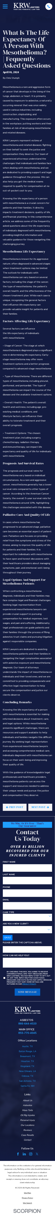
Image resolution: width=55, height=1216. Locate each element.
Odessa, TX (27, 1076)
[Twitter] (37, 1154)
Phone (6, 887)
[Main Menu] (5, 6)
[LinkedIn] (24, 1154)
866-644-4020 (27, 1023)
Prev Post (16, 807)
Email (6, 900)
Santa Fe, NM (27, 1086)
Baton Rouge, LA (27, 1051)
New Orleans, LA (27, 1071)
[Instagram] (30, 1154)
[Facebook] (18, 1154)
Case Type (8, 912)
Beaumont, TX (27, 1056)
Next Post (39, 807)
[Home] (26, 6)
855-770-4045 (27, 1033)
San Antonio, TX (27, 1081)
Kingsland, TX (27, 1066)
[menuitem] (27, 1193)
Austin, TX (27, 1046)
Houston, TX (27, 1061)
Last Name (9, 874)
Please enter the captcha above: (22, 942)
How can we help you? (16, 955)
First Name (9, 862)
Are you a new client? (15, 924)
